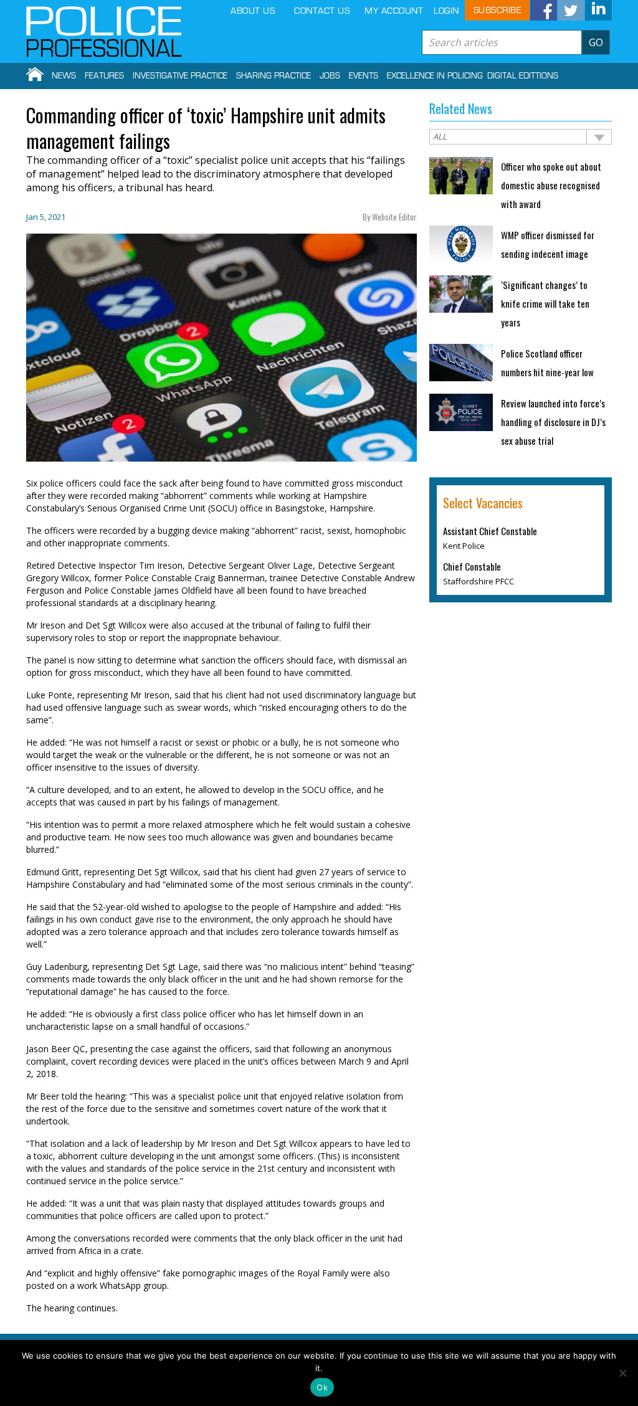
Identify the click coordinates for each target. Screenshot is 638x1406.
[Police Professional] (104, 31)
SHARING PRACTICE (273, 76)
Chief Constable (472, 566)
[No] (622, 1373)
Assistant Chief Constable (490, 531)
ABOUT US (253, 11)
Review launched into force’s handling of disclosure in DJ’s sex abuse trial (553, 421)
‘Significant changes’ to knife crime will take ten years (545, 303)
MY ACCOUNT (393, 11)
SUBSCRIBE (497, 10)
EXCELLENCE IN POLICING (435, 76)
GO (596, 42)
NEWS (64, 76)
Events (363, 76)
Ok (322, 1387)
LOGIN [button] (446, 11)
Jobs (330, 76)
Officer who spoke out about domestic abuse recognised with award (551, 185)
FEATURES (104, 76)
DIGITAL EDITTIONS (522, 76)
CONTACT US (322, 11)
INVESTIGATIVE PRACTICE (180, 76)
